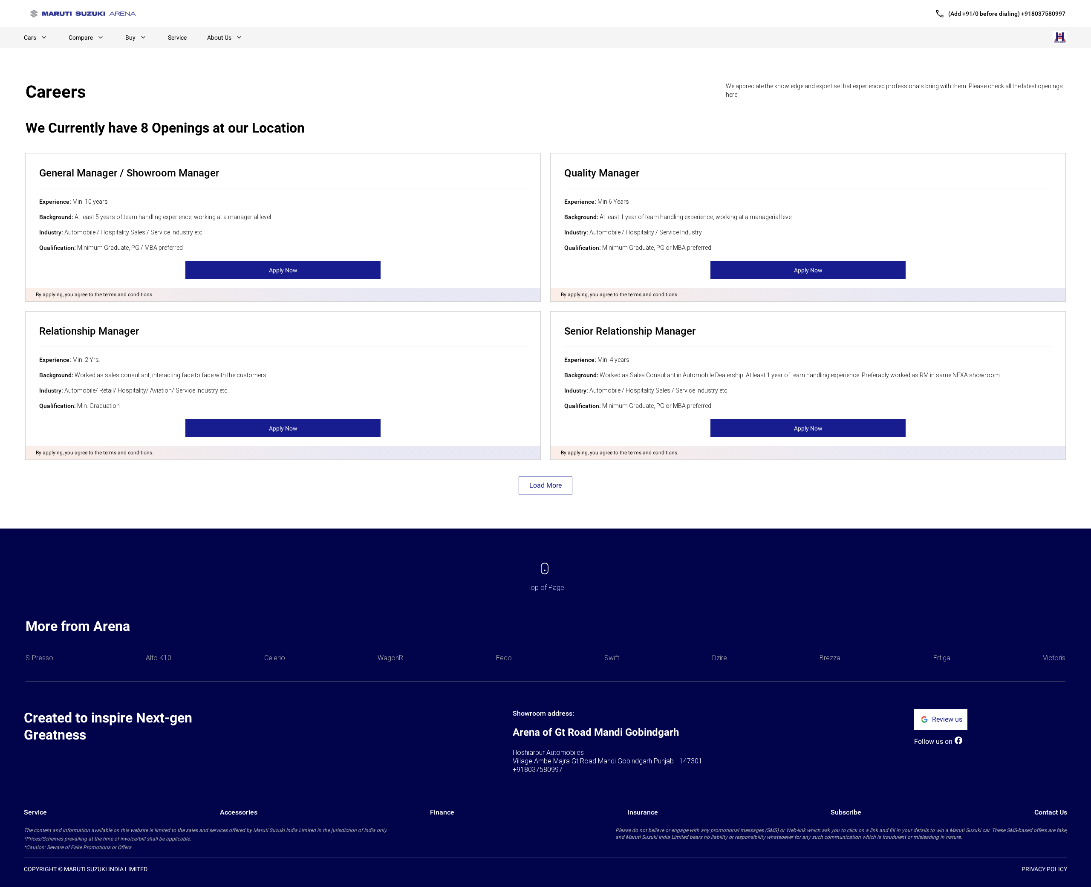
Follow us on (933, 741)
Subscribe (846, 812)
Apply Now (283, 270)
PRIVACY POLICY (1044, 869)
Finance (442, 812)
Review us (947, 719)
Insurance (642, 812)
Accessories (238, 812)
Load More (545, 485)
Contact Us (1050, 812)
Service (177, 37)
